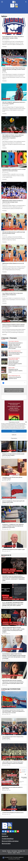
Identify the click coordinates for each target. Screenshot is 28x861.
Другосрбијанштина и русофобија (9, 570)
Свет (12, 33)
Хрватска (13, 341)
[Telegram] (10, 831)
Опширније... (4, 46)
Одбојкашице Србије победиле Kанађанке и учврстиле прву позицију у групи (12, 201)
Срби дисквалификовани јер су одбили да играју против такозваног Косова (13, 232)
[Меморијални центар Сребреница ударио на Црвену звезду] (4, 369)
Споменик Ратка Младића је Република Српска (14, 377)
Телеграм (20, 851)
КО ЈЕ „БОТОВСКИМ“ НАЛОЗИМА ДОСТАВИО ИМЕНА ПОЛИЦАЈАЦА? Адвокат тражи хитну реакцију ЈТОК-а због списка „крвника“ (12, 604)
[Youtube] (18, 831)
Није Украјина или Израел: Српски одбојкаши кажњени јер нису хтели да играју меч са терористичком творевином (13, 136)
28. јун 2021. (5, 296)
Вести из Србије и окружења (10, 841)
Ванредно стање (6, 569)
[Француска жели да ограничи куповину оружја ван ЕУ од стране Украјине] (14, 443)
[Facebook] (3, 831)
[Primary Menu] (2, 1)
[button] (26, 422)
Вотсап (10, 852)
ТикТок (18, 852)
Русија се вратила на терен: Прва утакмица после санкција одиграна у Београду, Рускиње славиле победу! (13, 69)
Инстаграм (14, 851)
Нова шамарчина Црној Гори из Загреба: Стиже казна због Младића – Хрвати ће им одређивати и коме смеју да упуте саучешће (15, 345)
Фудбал (16, 165)
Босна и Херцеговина (12, 358)
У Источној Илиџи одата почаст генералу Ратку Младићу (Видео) (15, 354)
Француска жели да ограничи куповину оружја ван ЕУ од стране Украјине (13, 454)
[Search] (26, 2)
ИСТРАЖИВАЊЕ (19, 570)
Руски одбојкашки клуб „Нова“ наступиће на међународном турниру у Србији (13, 37)
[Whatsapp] (15, 831)
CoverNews (10, 858)
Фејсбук (4, 851)
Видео (4, 289)
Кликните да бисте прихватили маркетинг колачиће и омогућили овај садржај (14, 390)
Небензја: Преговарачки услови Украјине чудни (13, 549)
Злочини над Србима (17, 622)
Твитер (8, 851)
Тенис (12, 165)
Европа (4, 33)
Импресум (5, 836)
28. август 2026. (6, 790)
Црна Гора (17, 341)
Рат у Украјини (9, 450)
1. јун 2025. (5, 72)
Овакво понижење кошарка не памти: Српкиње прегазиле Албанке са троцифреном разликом (13, 325)
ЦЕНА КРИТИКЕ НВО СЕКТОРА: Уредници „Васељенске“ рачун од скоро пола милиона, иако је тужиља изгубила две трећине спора (13, 682)
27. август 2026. (6, 457)
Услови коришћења (7, 838)
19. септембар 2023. (6, 203)
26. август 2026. (6, 480)
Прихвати (14, 431)
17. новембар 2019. (6, 327)
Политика (4, 572)
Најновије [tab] (5, 338)
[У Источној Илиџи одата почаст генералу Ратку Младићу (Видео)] (4, 353)
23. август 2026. (6, 582)
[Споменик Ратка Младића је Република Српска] (4, 377)
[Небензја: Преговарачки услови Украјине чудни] (14, 539)
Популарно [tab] (13, 338)
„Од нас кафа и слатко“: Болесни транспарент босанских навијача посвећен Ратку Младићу (15, 363)
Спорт (16, 33)
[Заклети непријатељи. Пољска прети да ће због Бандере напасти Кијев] (14, 490)
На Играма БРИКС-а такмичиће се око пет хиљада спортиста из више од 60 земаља (14, 170)
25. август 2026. (6, 529)
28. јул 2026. (5, 685)
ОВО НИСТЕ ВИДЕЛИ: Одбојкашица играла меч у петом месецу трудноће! (13, 102)
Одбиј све (14, 434)
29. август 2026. (6, 714)
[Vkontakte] (13, 831)
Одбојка (8, 33)
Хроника (22, 599)
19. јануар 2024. (6, 172)
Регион (9, 341)
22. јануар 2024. (6, 139)
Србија (19, 33)
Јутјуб (14, 852)
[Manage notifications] (3, 858)
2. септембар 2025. (6, 39)
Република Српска (17, 351)
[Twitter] (5, 831)
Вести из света (6, 843)
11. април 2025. (5, 105)
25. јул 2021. (5, 265)
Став (19, 375)
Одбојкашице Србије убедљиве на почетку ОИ (13, 263)
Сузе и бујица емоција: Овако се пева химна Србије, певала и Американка (12, 293)
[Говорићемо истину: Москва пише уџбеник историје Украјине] (14, 467)
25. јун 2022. (5, 235)
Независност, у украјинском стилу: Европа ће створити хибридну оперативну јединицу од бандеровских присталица (13, 526)
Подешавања (14, 438)
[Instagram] (8, 831)
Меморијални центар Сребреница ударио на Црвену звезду (15, 371)
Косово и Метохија (6, 131)
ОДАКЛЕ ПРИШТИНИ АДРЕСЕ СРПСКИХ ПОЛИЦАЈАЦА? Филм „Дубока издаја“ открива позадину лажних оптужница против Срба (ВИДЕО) (13, 630)
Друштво (18, 358)
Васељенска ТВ (12, 569)
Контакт (4, 833)
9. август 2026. (5, 633)
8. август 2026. (5, 660)
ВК (24, 851)
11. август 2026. (6, 607)
